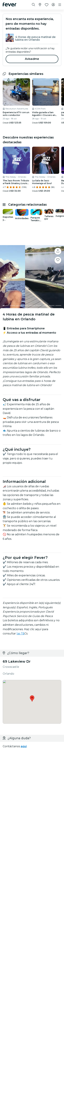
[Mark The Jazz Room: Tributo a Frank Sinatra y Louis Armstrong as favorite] (26, 150)
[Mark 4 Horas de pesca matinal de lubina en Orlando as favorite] (57, 260)
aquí (24, 746)
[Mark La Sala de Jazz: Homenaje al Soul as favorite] (55, 150)
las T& (20, 633)
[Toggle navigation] (59, 4)
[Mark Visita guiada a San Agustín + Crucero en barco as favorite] (55, 82)
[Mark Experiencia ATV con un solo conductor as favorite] (26, 82)
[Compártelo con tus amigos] (57, 251)
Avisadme (32, 59)
